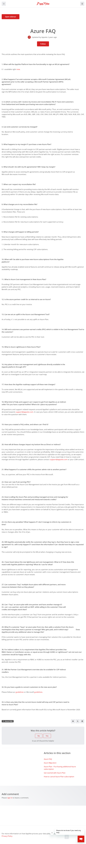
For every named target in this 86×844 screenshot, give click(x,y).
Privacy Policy (7, 836)
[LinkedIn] (82, 721)
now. (18, 69)
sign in (9, 798)
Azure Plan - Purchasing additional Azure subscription (60, 767)
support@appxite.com (24, 412)
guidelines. (38, 692)
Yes (47, 736)
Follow (43, 44)
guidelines (20, 692)
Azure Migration (50, 763)
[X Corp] (78, 721)
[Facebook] (73, 721)
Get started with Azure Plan (54, 773)
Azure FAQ (48, 759)
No (39, 736)
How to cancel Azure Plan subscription (59, 776)
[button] (4, 4)
